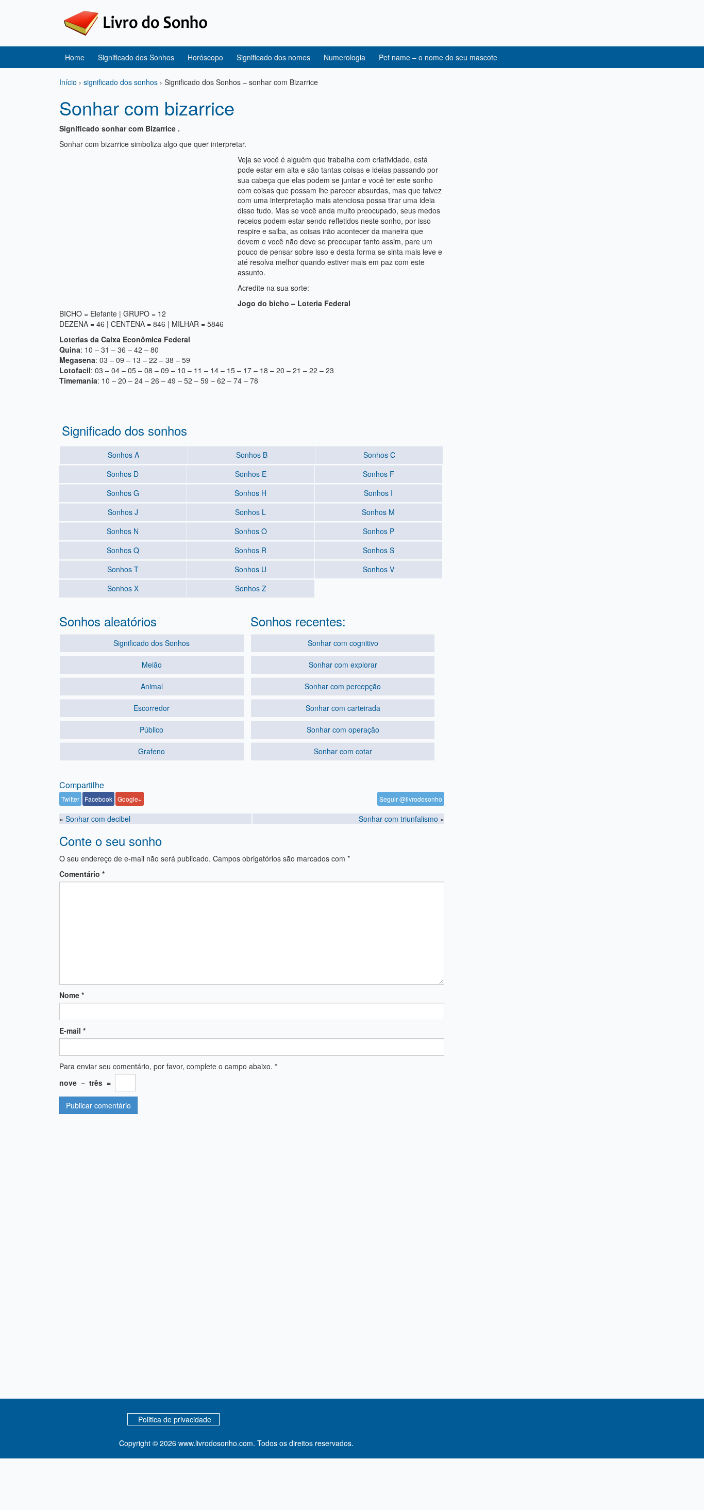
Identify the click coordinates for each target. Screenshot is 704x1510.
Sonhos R (250, 550)
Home (75, 57)
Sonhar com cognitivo (343, 643)
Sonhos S (378, 550)
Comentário (82, 874)
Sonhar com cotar (343, 751)
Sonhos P (378, 531)
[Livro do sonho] (135, 22)
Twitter (70, 798)
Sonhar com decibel (97, 819)
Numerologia (344, 57)
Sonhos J (123, 512)
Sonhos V (378, 569)
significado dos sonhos (120, 82)
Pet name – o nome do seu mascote (438, 57)
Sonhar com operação (343, 729)
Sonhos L (250, 512)
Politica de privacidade (174, 1419)
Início (68, 82)
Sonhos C (379, 455)
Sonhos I (378, 493)
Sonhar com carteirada (343, 708)
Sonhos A (123, 455)
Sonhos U (250, 569)
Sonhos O (250, 531)
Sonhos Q (123, 550)
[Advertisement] (145, 226)
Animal (152, 686)
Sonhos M (378, 512)
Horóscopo (205, 57)
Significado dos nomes (273, 57)
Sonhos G (123, 493)
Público (151, 729)
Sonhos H (250, 493)
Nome (71, 995)
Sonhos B (251, 455)
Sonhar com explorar (343, 664)
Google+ (130, 798)
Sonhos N (123, 531)
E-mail (72, 1030)
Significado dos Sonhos (136, 57)
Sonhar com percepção (343, 686)
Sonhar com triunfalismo (398, 819)
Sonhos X (123, 588)
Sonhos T (123, 569)
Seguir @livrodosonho (410, 798)
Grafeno (151, 751)
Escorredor (151, 708)
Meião (152, 664)
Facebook (98, 798)
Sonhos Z (250, 588)
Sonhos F (378, 474)
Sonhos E (250, 474)
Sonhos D (123, 474)
